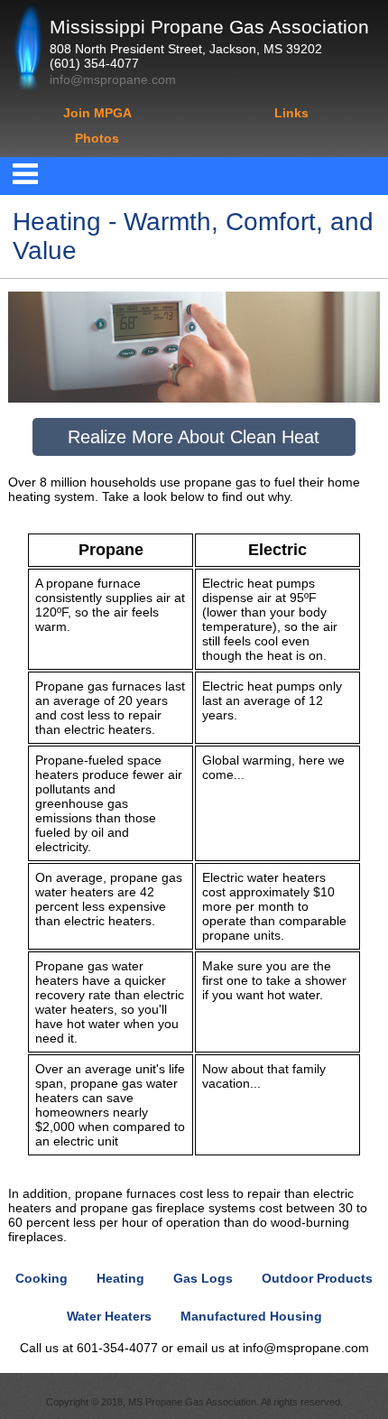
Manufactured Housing (251, 1316)
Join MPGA (97, 113)
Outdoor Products (317, 1278)
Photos (97, 138)
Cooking (41, 1278)
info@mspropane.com (113, 79)
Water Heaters (109, 1316)
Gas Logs (203, 1278)
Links (291, 113)
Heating (120, 1278)
